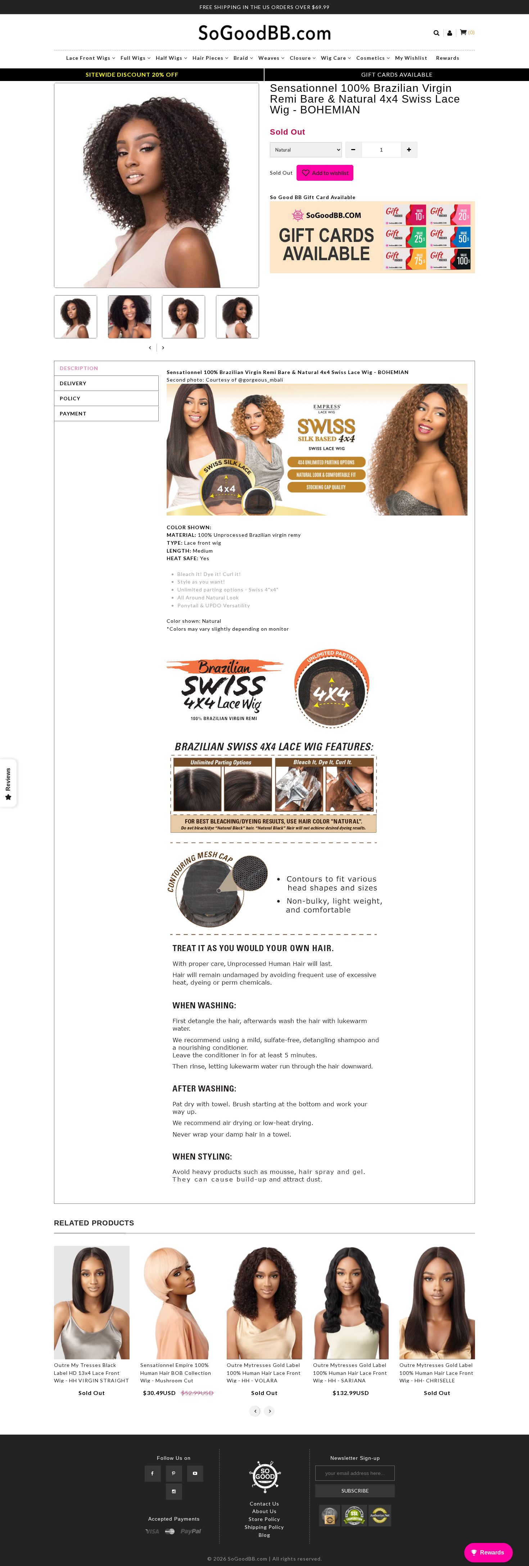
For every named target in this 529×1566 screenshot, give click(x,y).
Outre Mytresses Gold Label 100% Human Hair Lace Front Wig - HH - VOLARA (264, 1372)
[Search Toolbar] (437, 33)
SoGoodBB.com (247, 1559)
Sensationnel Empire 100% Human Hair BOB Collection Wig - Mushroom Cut (175, 1372)
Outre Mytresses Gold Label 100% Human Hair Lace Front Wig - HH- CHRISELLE (436, 1372)
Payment (73, 413)
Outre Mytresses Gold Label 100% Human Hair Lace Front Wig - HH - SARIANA (350, 1372)
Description (79, 368)
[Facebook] (153, 1474)
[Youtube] (195, 1474)
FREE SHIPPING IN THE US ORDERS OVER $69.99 (265, 7)
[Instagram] (174, 1492)
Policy (70, 398)
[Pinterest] (174, 1474)
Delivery (73, 383)
